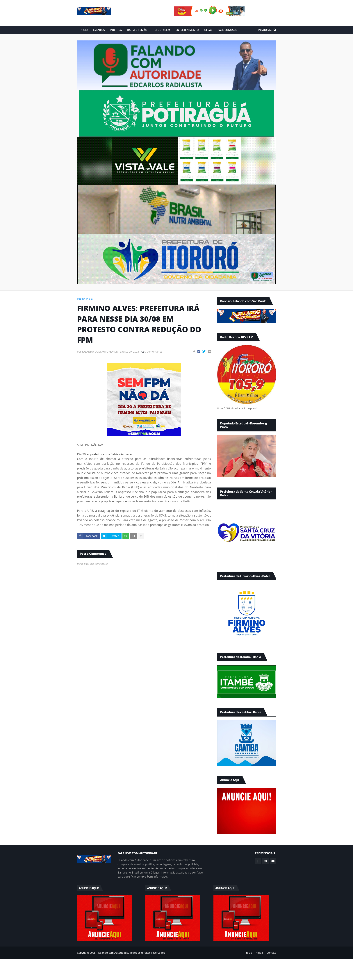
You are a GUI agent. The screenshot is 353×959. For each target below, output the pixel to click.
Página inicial (85, 299)
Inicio (248, 952)
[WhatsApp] (125, 536)
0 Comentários (153, 351)
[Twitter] (204, 351)
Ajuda (259, 952)
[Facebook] (198, 351)
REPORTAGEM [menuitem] (161, 30)
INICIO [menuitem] (84, 30)
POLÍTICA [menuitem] (116, 30)
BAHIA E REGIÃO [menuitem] (137, 30)
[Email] (209, 351)
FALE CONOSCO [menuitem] (227, 30)
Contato (271, 952)
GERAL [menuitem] (208, 30)
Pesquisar (265, 30)
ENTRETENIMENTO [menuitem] (187, 30)
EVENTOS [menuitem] (99, 30)
